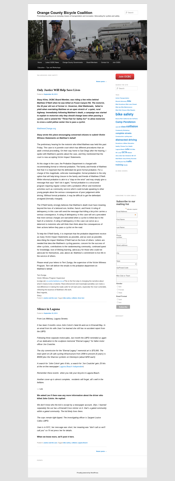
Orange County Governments (73, 62)
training (119, 164)
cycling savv (128, 136)
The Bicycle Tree (121, 161)
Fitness (122, 146)
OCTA (124, 152)
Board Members (92, 62)
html (120, 299)
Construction (120, 136)
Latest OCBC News (52, 62)
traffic (129, 161)
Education (131, 143)
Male (120, 293)
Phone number (119, 236)
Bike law (118, 107)
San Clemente (126, 156)
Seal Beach (119, 158)
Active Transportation (122, 98)
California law (127, 119)
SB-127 (134, 156)
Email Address (126, 211)
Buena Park (119, 119)
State (118, 261)
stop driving (127, 158)
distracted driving (126, 139)
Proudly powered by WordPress (87, 473)
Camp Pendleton (126, 122)
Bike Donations (120, 104)
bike (129, 101)
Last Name (120, 227)
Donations (119, 143)
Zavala (125, 165)
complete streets (123, 133)
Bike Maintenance (126, 107)
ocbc (127, 149)
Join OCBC (116, 62)
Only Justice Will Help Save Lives (58, 90)
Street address (121, 245)
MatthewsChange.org (46, 128)
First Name (120, 219)
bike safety (67, 298)
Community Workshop (123, 130)
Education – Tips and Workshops (49, 67)
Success (133, 158)
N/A (120, 287)
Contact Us (105, 62)
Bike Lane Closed (131, 104)
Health (130, 146)
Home (40, 62)
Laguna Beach (83, 443)
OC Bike (132, 149)
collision (74, 298)
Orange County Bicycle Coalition (64, 12)
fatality (118, 146)
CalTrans (135, 119)
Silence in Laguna (48, 309)
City (117, 253)
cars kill (118, 127)
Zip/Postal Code (122, 268)
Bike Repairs (131, 110)
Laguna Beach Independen (71, 366)
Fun (126, 146)
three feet (81, 298)
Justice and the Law (50, 298)
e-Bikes (125, 143)
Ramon (130, 152)
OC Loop (118, 152)
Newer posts (101, 81)
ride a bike (119, 156)
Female (121, 290)
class (123, 126)
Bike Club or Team (123, 276)
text (120, 302)
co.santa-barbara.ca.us (55, 281)
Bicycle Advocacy (121, 101)
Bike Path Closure (121, 110)
